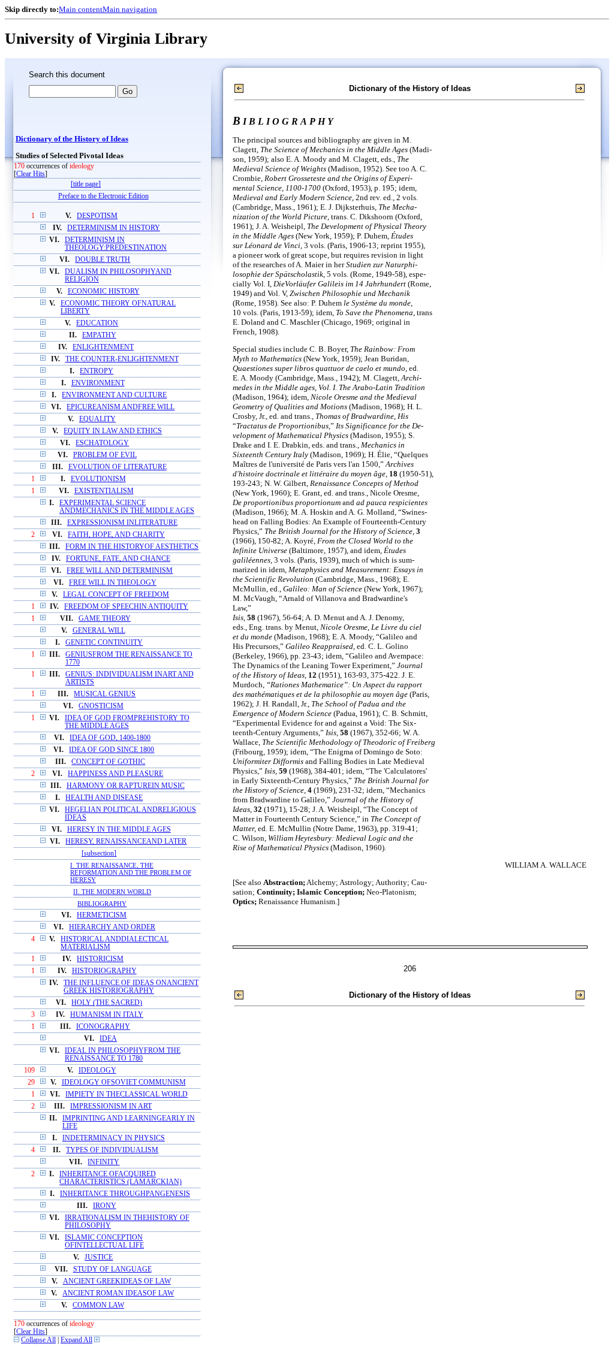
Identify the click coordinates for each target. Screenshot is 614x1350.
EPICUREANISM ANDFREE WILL (120, 407)
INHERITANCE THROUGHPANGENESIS (125, 1194)
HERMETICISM (102, 915)
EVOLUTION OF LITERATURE (117, 467)
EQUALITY (97, 419)
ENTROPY (96, 371)
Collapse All (38, 1340)
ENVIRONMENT (98, 383)
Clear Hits (30, 174)
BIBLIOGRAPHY (102, 903)
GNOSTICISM (101, 706)
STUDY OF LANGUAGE (112, 1269)
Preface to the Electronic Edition (103, 196)
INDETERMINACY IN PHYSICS (113, 1138)
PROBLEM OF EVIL (105, 455)
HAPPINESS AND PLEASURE (115, 774)
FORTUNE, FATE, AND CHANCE (118, 559)
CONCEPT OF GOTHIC (108, 762)
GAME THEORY (105, 619)
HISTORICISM (100, 959)
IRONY (104, 1206)
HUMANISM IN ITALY (106, 1015)
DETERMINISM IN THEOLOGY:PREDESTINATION (116, 244)
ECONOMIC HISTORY (104, 291)
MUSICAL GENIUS (105, 694)
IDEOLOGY (97, 1070)
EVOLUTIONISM (98, 479)
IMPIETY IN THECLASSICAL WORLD (126, 1094)
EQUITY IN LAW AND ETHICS (113, 431)
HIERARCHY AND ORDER (112, 927)
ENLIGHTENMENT (103, 347)
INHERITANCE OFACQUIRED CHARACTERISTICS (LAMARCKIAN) (120, 1178)
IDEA (108, 1039)
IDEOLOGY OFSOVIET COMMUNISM (124, 1082)
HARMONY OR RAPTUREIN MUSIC (126, 786)
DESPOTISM (97, 216)
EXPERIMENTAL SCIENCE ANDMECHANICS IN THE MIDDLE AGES (126, 507)
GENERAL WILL (99, 631)
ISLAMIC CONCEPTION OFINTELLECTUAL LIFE (104, 1241)
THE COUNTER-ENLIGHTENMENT (122, 359)
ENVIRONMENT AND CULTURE (114, 395)
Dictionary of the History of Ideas (72, 139)
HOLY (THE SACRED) (106, 1003)
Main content (81, 9)
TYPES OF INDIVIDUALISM (112, 1150)
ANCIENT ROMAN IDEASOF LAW (118, 1293)
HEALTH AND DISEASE (104, 798)
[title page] (86, 184)
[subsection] (99, 853)
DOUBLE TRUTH (102, 260)
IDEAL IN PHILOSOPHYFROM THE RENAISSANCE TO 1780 (122, 1054)
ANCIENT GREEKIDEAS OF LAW (117, 1281)
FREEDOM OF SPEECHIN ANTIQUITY (126, 607)
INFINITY (103, 1162)
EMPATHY (99, 335)
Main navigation (130, 9)
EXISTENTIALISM (104, 491)
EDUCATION (97, 323)
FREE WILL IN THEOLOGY (112, 583)
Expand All (76, 1340)
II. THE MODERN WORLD (112, 891)
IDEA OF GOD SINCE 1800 (111, 750)
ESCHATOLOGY (102, 443)
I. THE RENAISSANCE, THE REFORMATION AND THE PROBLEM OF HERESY (130, 872)
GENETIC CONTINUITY (104, 643)
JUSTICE (99, 1257)
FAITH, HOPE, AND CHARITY (116, 535)
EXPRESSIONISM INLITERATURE (122, 523)
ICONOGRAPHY (103, 1027)
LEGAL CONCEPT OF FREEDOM (116, 595)
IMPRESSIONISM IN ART (111, 1106)
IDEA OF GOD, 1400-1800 (110, 738)
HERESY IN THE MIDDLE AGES (119, 829)
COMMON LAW (98, 1305)
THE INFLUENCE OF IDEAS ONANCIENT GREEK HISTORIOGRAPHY (131, 987)
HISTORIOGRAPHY (104, 971)
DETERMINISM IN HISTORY (113, 228)
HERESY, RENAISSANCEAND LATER (125, 841)
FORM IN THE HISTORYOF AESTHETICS (131, 547)
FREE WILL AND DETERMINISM (120, 571)
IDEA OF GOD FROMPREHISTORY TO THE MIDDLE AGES (127, 722)
